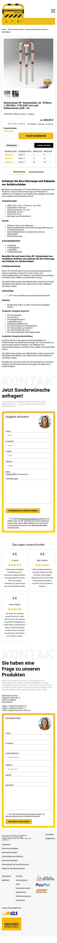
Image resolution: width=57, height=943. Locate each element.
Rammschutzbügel (9, 860)
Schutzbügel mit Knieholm (12, 856)
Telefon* (9, 461)
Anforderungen (12, 479)
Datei (8, 472)
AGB (17, 884)
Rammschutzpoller (9, 852)
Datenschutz (21, 892)
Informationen (22, 880)
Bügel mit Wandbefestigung (13, 868)
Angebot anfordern (44, 145)
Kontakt (19, 876)
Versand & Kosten (23, 888)
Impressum (20, 900)
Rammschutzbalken (10, 848)
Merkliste (5, 880)
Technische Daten (36, 172)
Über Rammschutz (23, 896)
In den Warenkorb (36, 136)
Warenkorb (6, 876)
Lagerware (6, 844)
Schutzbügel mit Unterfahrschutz (15, 864)
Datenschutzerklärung (30, 519)
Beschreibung (19, 172)
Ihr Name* (10, 441)
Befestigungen (11, 145)
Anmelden (49, 834)
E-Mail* (8, 451)
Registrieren (50, 838)
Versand (33, 124)
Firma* (8, 431)
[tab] (19, 173)
